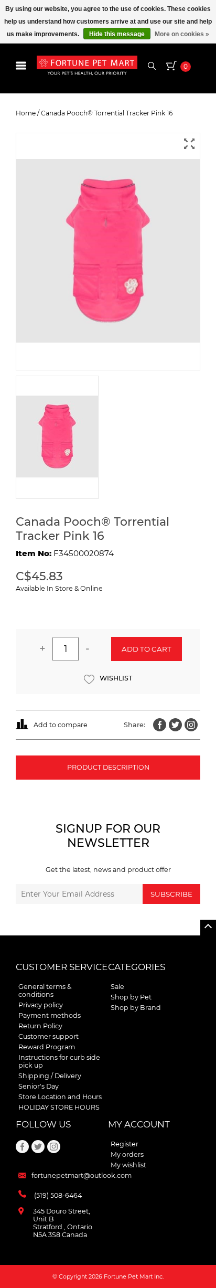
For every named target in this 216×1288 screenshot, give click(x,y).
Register (124, 1144)
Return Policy (40, 1026)
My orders (127, 1154)
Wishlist (116, 678)
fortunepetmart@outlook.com (81, 1175)
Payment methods (49, 1015)
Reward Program (46, 1047)
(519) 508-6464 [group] (58, 1195)
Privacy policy (40, 1005)
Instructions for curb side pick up (59, 1061)
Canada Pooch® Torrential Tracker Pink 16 (106, 113)
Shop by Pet (131, 997)
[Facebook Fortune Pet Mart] (159, 724)
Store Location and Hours (60, 1097)
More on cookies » (182, 34)
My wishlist (128, 1165)
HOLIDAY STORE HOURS (59, 1107)
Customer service (61, 967)
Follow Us (43, 1124)
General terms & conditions (44, 990)
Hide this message (117, 34)
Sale (117, 987)
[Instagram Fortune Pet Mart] (191, 724)
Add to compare (61, 725)
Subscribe (171, 894)
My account (139, 1124)
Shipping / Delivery (49, 1076)
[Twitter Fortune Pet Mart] (175, 724)
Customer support (48, 1036)
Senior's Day (38, 1086)
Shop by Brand (136, 1008)
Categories (136, 967)
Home (26, 113)
